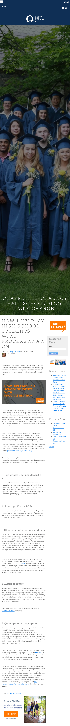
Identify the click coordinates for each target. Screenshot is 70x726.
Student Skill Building (14, 693)
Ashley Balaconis (14, 352)
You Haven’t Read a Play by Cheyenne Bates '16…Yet (59, 408)
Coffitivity (38, 653)
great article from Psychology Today (19, 451)
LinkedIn (19, 354)
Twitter (22, 354)
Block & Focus (20, 564)
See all (51, 447)
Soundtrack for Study (8, 611)
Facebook (17, 354)
